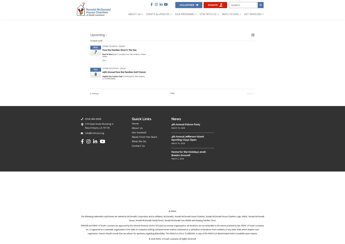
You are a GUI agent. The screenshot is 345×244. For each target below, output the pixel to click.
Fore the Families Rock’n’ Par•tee (119, 50)
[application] (142, 14)
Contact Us (138, 145)
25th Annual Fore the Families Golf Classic (124, 72)
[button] (151, 4)
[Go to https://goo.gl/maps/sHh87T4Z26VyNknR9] (103, 126)
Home (135, 123)
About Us (137, 128)
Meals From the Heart (144, 137)
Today (172, 93)
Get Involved (139, 132)
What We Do (139, 141)
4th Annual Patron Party (185, 124)
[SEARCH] (260, 5)
